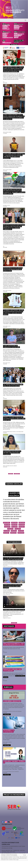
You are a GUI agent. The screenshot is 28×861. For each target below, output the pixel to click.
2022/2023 (22, 522)
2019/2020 (21, 524)
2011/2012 (20, 530)
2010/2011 (6, 532)
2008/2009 (21, 532)
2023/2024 (14, 522)
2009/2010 (13, 532)
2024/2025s (6, 522)
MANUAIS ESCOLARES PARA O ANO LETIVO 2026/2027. (12, 670)
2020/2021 (14, 524)
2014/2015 (17, 528)
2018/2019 (7, 526)
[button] (2, 33)
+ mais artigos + (6, 714)
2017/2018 (14, 526)
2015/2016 (10, 528)
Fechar (24, 855)
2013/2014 (6, 530)
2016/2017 (21, 526)
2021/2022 (7, 524)
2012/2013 (13, 530)
